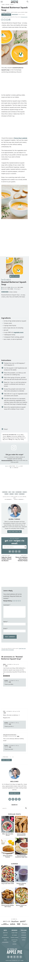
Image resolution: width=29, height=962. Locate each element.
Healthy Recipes (14, 937)
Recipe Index (14, 932)
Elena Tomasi (6, 12)
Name (5, 621)
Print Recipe (15, 276)
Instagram (23, 937)
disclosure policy (24, 16)
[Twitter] (9, 551)
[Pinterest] (16, 551)
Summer (14, 944)
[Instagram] (19, 551)
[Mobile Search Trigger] (27, 2)
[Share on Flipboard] (10, 20)
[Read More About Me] (14, 510)
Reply (18, 736)
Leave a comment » (19, 499)
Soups (11, 4)
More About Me (14, 793)
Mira (4, 664)
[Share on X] (7, 20)
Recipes (7, 4)
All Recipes (14, 935)
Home (3, 4)
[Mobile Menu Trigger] (2, 2)
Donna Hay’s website (20, 138)
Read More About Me (14, 531)
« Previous (5, 756)
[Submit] (24, 547)
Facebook (24, 932)
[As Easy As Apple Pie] (14, 951)
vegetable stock (18, 332)
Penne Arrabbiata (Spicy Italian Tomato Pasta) (22, 558)
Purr (22, 960)
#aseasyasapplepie (7, 460)
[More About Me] (14, 773)
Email (5, 628)
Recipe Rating (7, 601)
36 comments (8, 499)
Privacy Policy (5, 937)
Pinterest (24, 935)
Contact (5, 935)
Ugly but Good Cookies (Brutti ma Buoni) (6, 558)
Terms (5, 939)
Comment (6, 605)
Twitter (23, 939)
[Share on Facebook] (5, 20)
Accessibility (5, 942)
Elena (6, 680)
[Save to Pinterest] (2, 20)
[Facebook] (13, 551)
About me (5, 932)
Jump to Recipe (6, 14)
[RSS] (8, 956)
